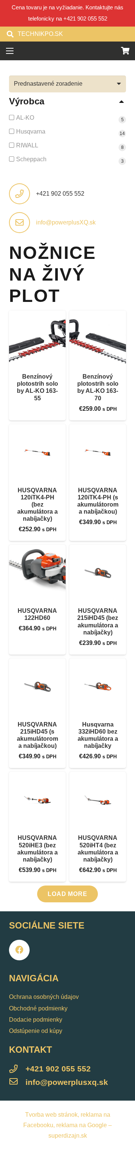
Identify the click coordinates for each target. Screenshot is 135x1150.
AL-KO (25, 117)
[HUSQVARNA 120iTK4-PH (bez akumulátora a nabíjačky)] (37, 452)
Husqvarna (30, 131)
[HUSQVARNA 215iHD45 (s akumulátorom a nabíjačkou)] (37, 686)
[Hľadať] (10, 34)
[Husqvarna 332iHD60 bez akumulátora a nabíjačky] (97, 686)
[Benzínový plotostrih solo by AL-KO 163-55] (37, 339)
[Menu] (9, 51)
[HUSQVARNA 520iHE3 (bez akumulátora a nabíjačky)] (37, 800)
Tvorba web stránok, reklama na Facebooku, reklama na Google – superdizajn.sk (67, 1125)
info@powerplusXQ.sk (66, 222)
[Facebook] (19, 950)
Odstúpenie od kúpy (35, 1031)
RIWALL (27, 145)
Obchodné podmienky (38, 1008)
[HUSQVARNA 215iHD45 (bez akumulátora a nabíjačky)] (97, 573)
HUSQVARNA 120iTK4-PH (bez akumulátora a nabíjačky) (37, 504)
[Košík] (125, 51)
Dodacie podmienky (35, 1019)
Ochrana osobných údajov (44, 997)
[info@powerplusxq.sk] (17, 1082)
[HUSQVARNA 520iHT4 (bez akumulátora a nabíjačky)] (97, 800)
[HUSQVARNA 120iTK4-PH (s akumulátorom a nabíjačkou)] (97, 452)
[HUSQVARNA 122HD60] (37, 573)
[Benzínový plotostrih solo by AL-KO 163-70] (97, 339)
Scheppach (31, 159)
